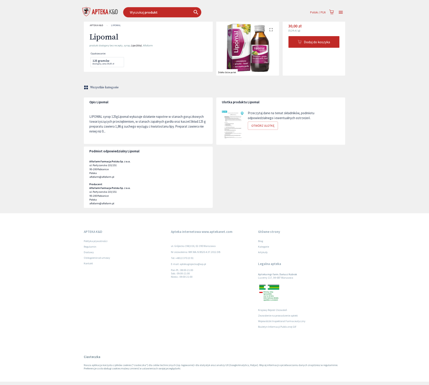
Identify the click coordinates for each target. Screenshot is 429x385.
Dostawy (89, 252)
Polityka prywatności (95, 241)
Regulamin (90, 246)
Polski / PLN (318, 12)
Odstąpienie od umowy (97, 257)
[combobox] (185, 12)
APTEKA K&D (96, 25)
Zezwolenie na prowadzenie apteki (278, 315)
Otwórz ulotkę (262, 126)
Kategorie (263, 246)
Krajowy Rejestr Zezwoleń (272, 310)
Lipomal (116, 25)
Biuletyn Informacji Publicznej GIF (277, 326)
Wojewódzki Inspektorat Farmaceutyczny (281, 321)
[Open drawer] (340, 12)
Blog (260, 241)
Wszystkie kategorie (104, 87)
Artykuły (263, 252)
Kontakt (88, 263)
